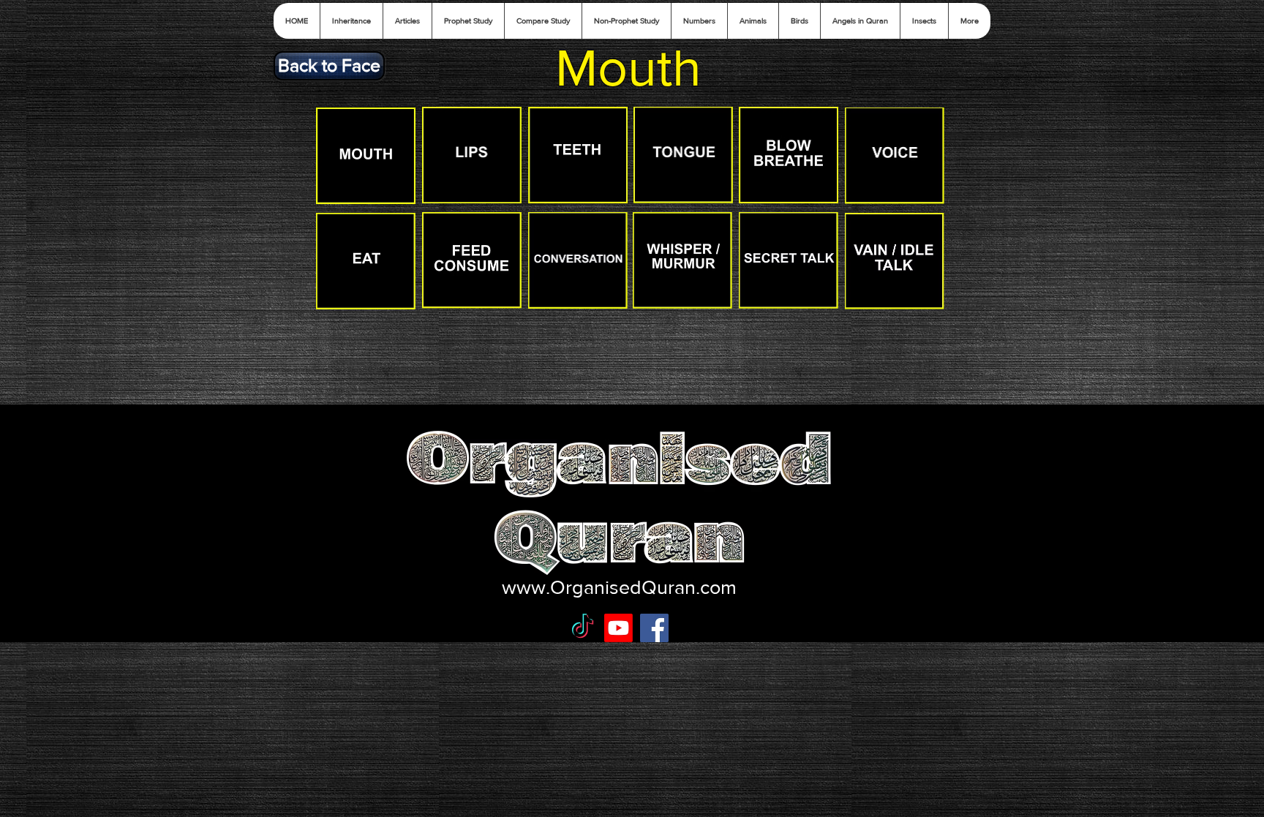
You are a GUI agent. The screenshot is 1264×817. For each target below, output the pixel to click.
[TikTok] (582, 628)
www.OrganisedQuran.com (619, 587)
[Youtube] (618, 628)
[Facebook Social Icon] (654, 628)
